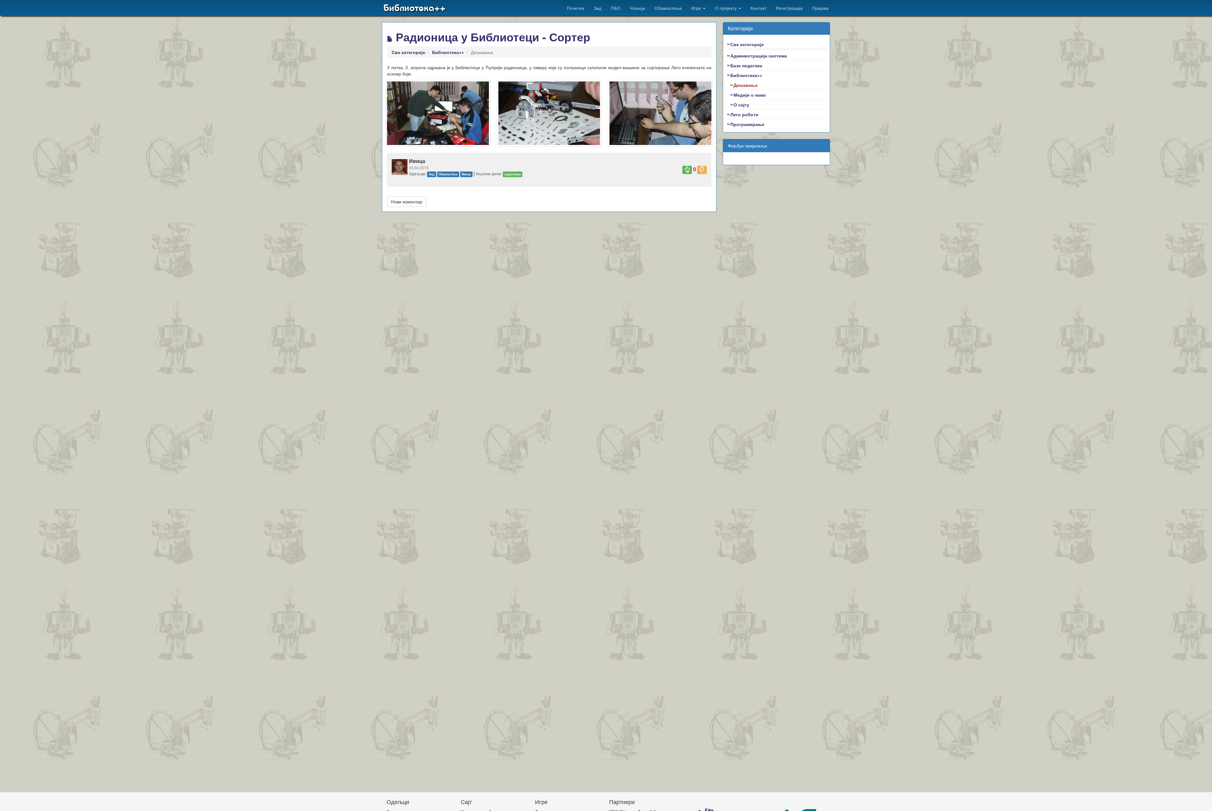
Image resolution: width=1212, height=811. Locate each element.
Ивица (466, 174)
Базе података (746, 65)
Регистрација (789, 8)
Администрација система (758, 55)
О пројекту (726, 8)
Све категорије (408, 52)
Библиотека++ (414, 8)
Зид (597, 8)
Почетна (575, 8)
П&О (615, 8)
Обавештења (668, 8)
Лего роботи (744, 114)
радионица (513, 174)
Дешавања (746, 85)
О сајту (741, 104)
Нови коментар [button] (406, 201)
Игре (696, 8)
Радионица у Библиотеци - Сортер (491, 36)
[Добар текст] (687, 170)
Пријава (820, 8)
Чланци (637, 8)
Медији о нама (750, 95)
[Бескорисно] (702, 170)
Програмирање (747, 124)
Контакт (758, 8)
